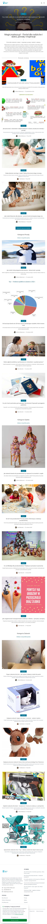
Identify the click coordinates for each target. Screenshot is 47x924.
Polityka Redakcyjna (39, 911)
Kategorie (26, 895)
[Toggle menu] (44, 3)
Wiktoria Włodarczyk (6, 900)
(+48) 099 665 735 (7, 889)
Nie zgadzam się (14, 917)
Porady (23, 80)
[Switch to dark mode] (42, 3)
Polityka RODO (32, 911)
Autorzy (4, 895)
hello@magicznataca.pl (8, 891)
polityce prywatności (19, 914)
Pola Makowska (5, 902)
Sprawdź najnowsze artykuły (23, 228)
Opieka (23, 13)
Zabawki (23, 671)
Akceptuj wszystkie (14, 920)
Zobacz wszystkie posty (23, 238)
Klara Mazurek (5, 897)
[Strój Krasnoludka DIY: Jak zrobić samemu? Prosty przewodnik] (23, 72)
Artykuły (26, 869)
